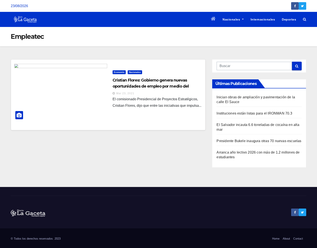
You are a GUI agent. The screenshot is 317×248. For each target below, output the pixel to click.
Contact (298, 238)
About (286, 238)
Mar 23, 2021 (125, 93)
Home (275, 238)
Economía (119, 72)
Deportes (289, 19)
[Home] (213, 19)
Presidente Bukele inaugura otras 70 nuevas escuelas (259, 141)
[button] (304, 19)
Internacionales (263, 19)
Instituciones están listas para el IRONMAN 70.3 (254, 113)
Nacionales (232, 19)
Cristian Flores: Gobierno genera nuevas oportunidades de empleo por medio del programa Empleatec (151, 86)
